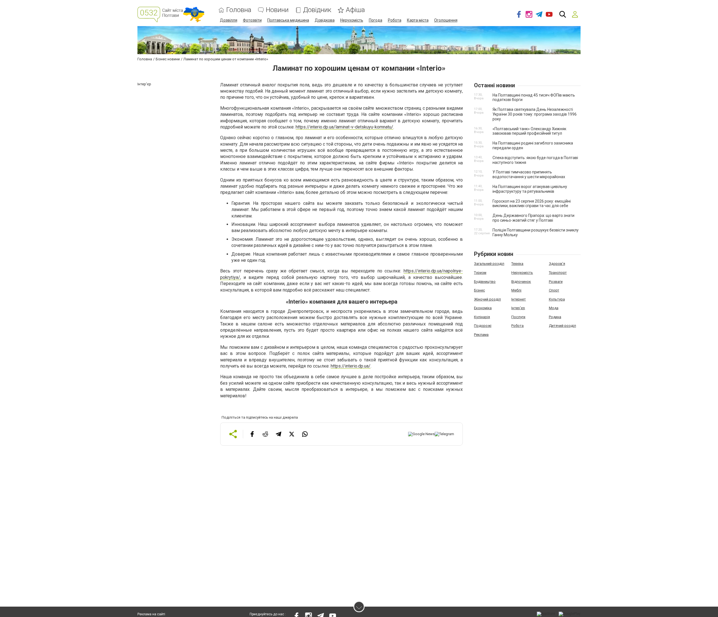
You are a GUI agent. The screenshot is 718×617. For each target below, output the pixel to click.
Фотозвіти (252, 20)
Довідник (317, 10)
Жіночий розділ (487, 299)
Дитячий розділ (562, 326)
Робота (394, 20)
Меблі (516, 290)
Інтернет (518, 299)
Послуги (518, 317)
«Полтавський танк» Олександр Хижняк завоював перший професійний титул (529, 131)
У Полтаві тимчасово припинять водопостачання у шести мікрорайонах (529, 174)
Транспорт (558, 272)
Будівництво (485, 281)
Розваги (556, 281)
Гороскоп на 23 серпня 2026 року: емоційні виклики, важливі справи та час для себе (532, 203)
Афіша (355, 10)
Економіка (483, 308)
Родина (555, 317)
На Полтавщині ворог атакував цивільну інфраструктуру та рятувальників (530, 189)
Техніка (517, 264)
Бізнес (479, 290)
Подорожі (482, 326)
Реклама (481, 334)
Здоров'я (557, 264)
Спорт (554, 290)
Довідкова (325, 20)
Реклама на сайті (151, 614)
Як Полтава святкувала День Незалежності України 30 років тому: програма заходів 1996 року (535, 114)
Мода (553, 308)
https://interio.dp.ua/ (350, 366)
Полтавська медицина (288, 20)
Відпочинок (521, 281)
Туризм (480, 272)
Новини (277, 10)
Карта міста (418, 20)
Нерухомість (351, 20)
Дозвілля (228, 20)
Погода (375, 20)
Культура (557, 299)
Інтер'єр (518, 308)
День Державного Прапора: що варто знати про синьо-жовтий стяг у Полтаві (533, 218)
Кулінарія (482, 317)
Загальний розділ (489, 264)
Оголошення (445, 20)
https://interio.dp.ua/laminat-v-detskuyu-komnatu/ (344, 127)
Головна (238, 10)
